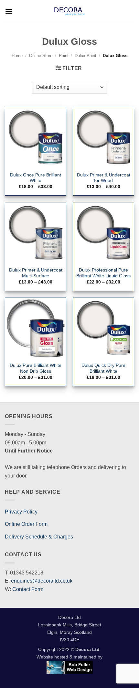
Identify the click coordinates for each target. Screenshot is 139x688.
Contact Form (27, 589)
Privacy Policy (21, 511)
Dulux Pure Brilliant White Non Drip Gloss (35, 368)
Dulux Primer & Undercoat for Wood (103, 178)
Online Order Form (26, 524)
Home (17, 55)
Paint (64, 55)
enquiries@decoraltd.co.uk (41, 581)
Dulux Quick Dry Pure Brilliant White (103, 368)
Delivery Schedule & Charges (39, 536)
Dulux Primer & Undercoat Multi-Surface (35, 273)
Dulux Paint (85, 55)
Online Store (40, 55)
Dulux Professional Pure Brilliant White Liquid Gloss (103, 273)
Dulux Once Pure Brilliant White (35, 178)
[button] (9, 11)
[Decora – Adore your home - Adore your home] (69, 11)
